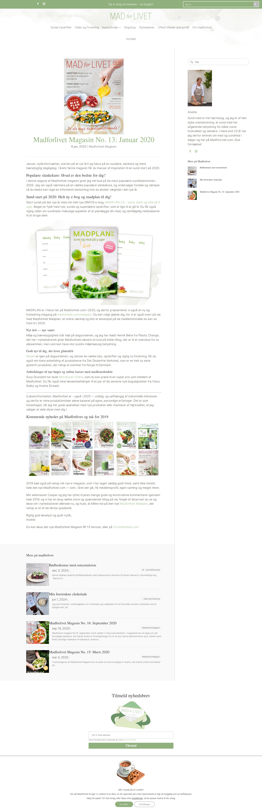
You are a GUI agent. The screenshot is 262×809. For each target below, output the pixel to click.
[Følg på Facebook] (37, 3)
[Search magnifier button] (256, 4)
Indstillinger (144, 804)
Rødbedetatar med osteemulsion (213, 167)
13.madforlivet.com (126, 527)
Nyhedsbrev (147, 27)
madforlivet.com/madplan (74, 314)
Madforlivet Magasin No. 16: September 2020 (219, 191)
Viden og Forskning (87, 27)
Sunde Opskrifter (60, 27)
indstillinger (137, 798)
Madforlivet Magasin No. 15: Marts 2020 (79, 651)
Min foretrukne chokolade (211, 179)
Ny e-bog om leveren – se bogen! (131, 4)
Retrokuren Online (71, 377)
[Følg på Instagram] (44, 3)
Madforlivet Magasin (102, 146)
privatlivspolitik (129, 740)
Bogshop (130, 27)
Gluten (30, 356)
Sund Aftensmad (153, 570)
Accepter (124, 804)
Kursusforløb (110, 27)
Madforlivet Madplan (134, 503)
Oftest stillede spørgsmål (173, 27)
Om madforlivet (202, 27)
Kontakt (131, 38)
